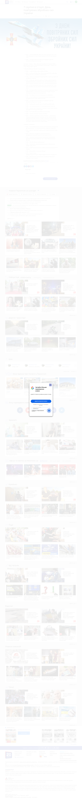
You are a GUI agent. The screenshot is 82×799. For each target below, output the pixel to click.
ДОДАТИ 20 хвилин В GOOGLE (41, 401)
